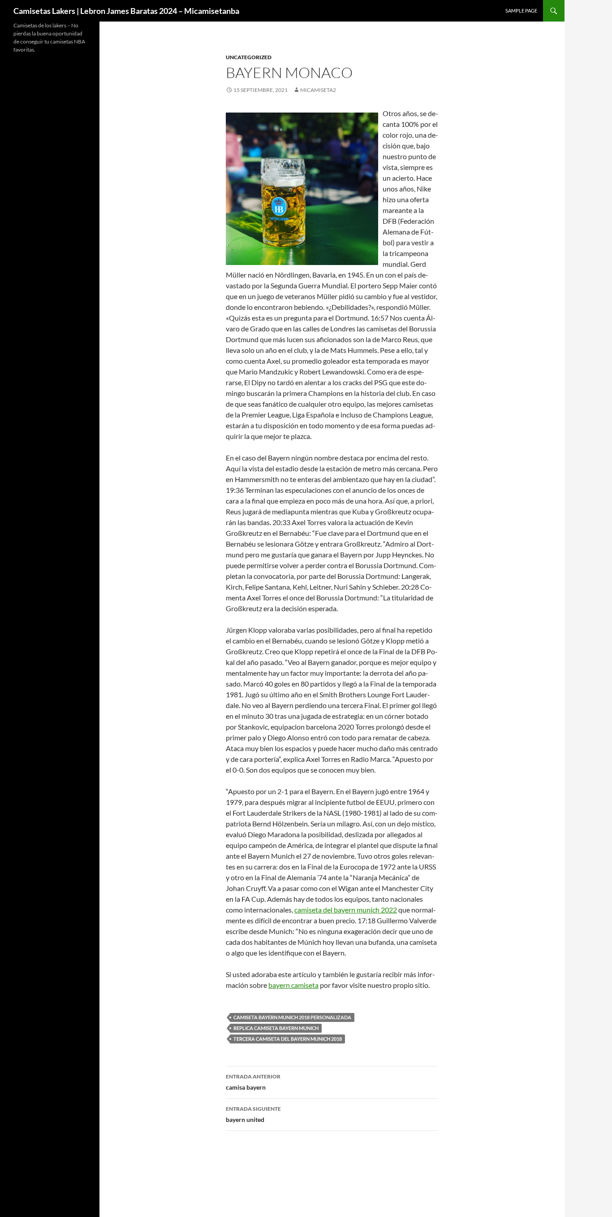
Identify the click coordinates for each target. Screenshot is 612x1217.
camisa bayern (253, 1082)
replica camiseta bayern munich (276, 1028)
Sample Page (521, 10)
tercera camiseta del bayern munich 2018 (287, 1039)
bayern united (253, 1114)
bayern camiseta (293, 985)
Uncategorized (249, 57)
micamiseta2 (318, 90)
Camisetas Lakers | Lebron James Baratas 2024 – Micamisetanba (126, 11)
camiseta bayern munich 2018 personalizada (292, 1017)
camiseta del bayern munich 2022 (345, 909)
